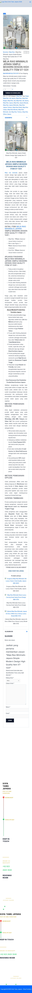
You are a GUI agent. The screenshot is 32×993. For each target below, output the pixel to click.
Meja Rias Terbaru (16, 112)
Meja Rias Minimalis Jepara (15, 227)
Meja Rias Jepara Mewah (21, 103)
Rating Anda (10, 678)
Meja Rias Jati (12, 100)
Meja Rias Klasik (17, 107)
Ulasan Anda (10, 683)
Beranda (5, 52)
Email (8, 713)
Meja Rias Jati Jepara (22, 100)
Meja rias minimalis (11, 172)
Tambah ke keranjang (13, 93)
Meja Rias (12, 52)
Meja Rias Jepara (8, 103)
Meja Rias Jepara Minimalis (10, 105)
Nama (8, 707)
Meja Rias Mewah (13, 109)
